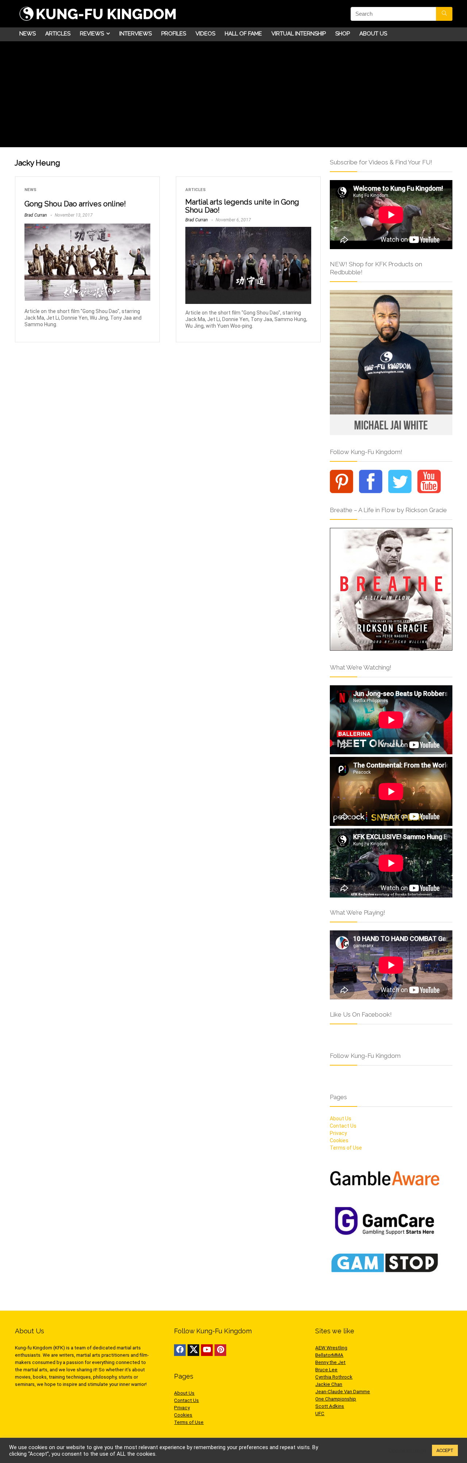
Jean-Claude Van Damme (342, 1391)
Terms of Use (346, 1148)
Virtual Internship (298, 33)
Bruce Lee (326, 1369)
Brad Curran (35, 215)
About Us (373, 33)
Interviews (135, 33)
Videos (205, 33)
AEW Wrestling (331, 1347)
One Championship (335, 1399)
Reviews (92, 33)
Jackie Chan (328, 1384)
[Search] (444, 14)
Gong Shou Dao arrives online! (75, 203)
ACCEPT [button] (445, 1450)
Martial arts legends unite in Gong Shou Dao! (242, 206)
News (27, 33)
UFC (319, 1413)
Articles (57, 33)
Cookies (339, 1140)
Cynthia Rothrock (333, 1377)
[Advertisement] (233, 96)
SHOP (342, 33)
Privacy (338, 1133)
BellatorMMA (329, 1355)
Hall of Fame (243, 33)
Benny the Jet (330, 1362)
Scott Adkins (329, 1406)
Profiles (173, 33)
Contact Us (343, 1126)
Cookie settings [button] (408, 1450)
